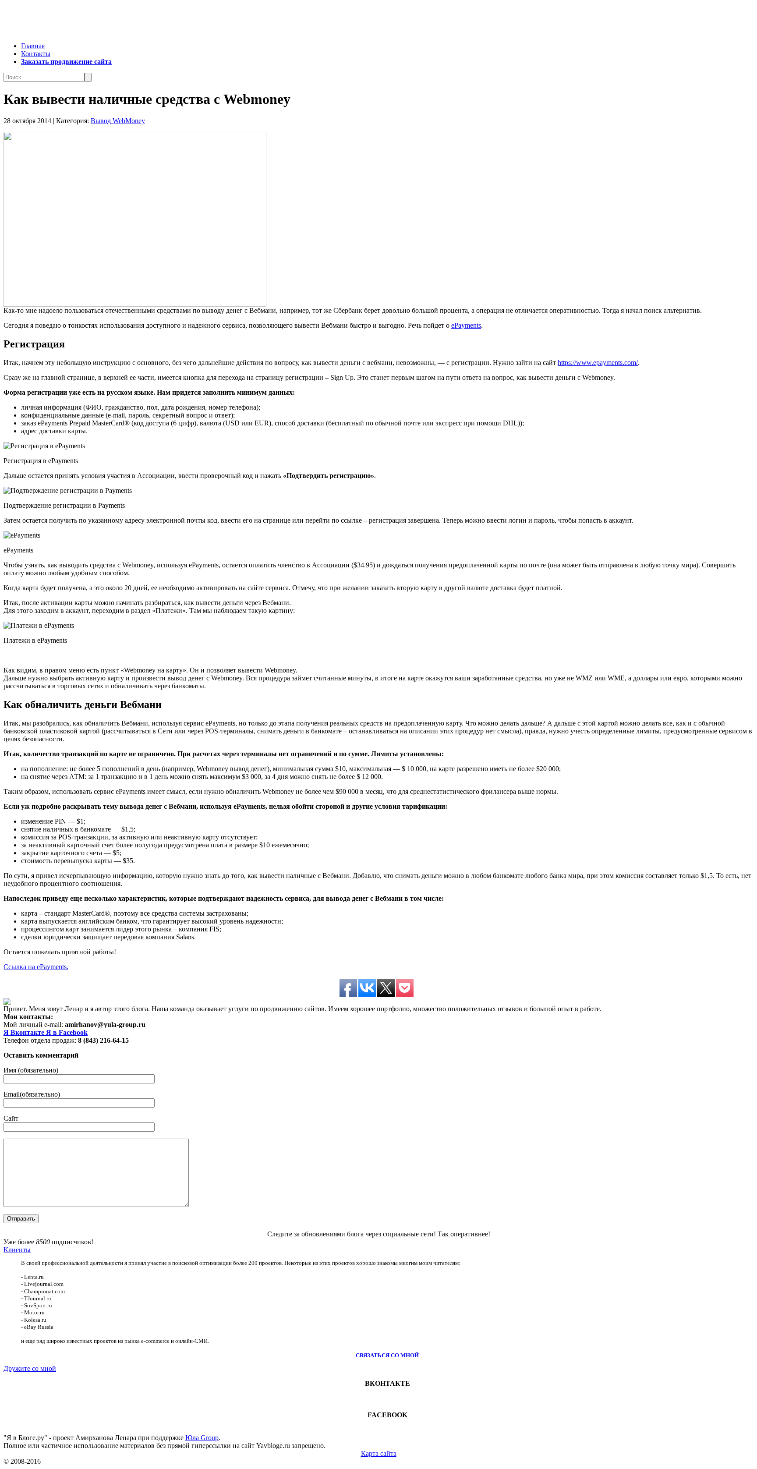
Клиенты (17, 1249)
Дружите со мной (30, 1368)
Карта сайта (378, 1453)
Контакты (35, 53)
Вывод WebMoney (118, 120)
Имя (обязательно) (31, 1070)
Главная (33, 46)
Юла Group (202, 1437)
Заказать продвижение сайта (66, 61)
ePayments (466, 325)
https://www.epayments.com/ (598, 362)
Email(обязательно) (32, 1094)
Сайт (11, 1118)
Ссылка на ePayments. (36, 966)
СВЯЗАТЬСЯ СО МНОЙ (387, 1355)
